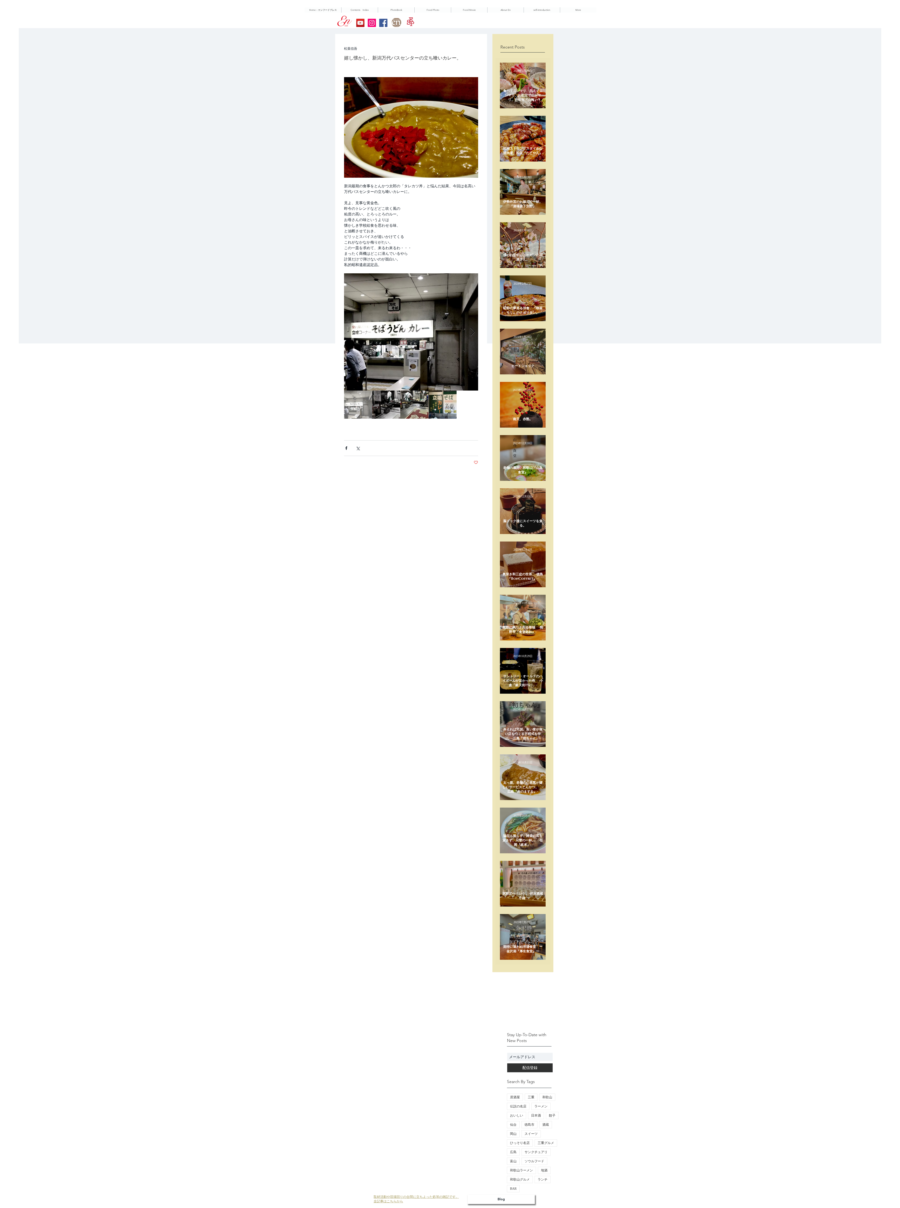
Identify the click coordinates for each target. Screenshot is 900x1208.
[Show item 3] (414, 405)
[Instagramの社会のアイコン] (372, 23)
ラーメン (541, 1106)
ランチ (543, 1179)
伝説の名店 (518, 1106)
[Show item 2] (386, 405)
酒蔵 (545, 1124)
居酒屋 (515, 1097)
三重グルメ (546, 1143)
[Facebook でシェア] (346, 448)
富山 (513, 1161)
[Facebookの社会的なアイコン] (383, 23)
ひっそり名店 (520, 1143)
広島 (513, 1152)
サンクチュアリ (536, 1152)
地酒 (544, 1170)
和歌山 (547, 1097)
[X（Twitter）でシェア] (358, 448)
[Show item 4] (442, 405)
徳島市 (529, 1124)
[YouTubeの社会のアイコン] (360, 23)
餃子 (552, 1115)
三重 (531, 1097)
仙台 (513, 1124)
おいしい (516, 1115)
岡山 (513, 1134)
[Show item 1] (358, 405)
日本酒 (536, 1115)
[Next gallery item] (472, 332)
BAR (513, 1188)
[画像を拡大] (411, 332)
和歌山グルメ (520, 1179)
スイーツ (531, 1134)
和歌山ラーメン (521, 1170)
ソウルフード (534, 1161)
